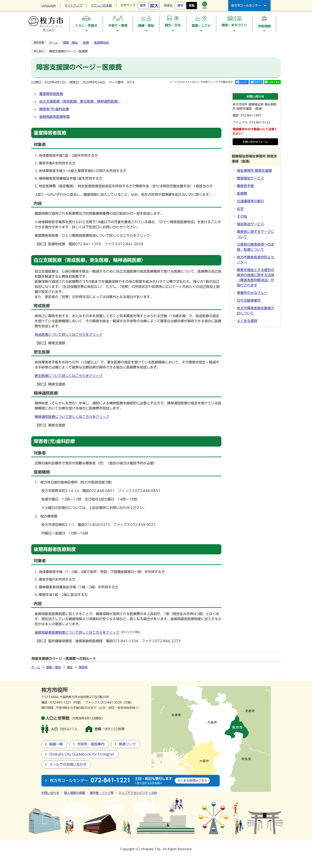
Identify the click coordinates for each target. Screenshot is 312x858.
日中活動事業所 (249, 300)
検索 (204, 8)
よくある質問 (247, 320)
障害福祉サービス (250, 178)
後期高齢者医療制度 (54, 116)
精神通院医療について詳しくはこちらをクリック (72, 416)
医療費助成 (101, 42)
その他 (242, 216)
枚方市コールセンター (246, 5)
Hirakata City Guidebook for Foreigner (81, 754)
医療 (86, 42)
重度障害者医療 (51, 93)
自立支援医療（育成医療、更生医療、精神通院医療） (80, 101)
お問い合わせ (50, 792)
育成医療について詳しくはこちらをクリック (69, 334)
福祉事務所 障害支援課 (254, 170)
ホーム (53, 42)
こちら (192, 780)
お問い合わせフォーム (255, 142)
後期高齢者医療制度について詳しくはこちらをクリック (88, 632)
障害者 (83, 667)
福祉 (70, 667)
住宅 (240, 208)
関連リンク (127, 744)
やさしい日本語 (101, 5)
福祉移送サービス (250, 224)
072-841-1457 (250, 115)
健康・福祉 (70, 42)
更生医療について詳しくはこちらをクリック (69, 375)
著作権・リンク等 (102, 792)
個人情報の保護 (74, 792)
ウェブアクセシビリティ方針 (137, 792)
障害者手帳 (245, 186)
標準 (143, 5)
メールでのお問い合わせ (68, 764)
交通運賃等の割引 (250, 201)
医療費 (242, 193)
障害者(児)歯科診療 (54, 109)
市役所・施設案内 (90, 744)
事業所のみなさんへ (252, 292)
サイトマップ (73, 5)
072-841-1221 (60, 702)
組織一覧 (56, 744)
